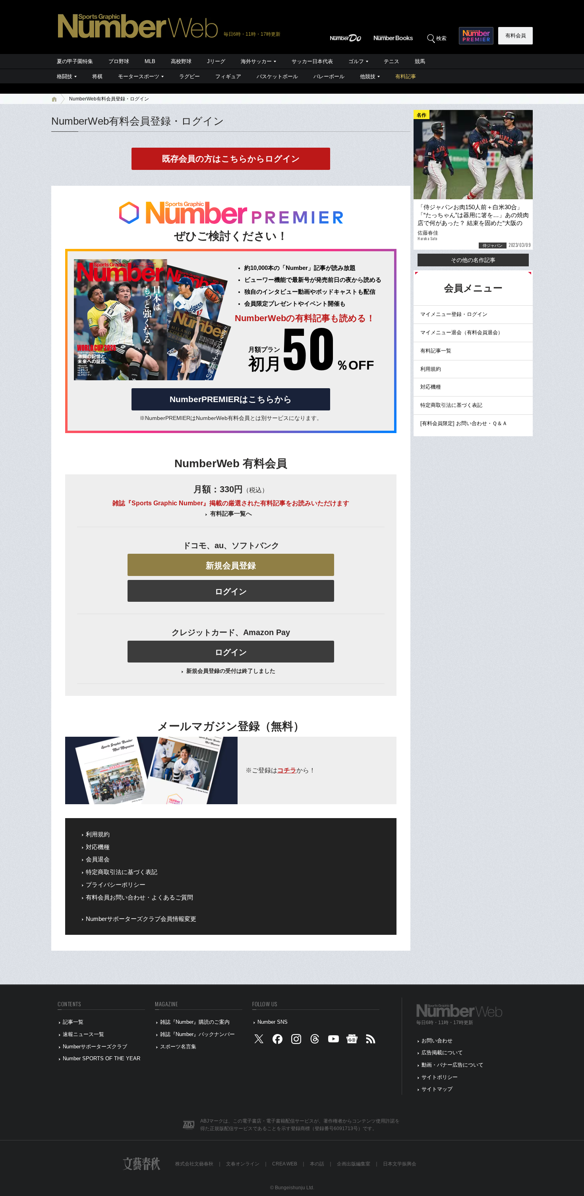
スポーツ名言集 (178, 1047)
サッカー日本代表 (312, 61)
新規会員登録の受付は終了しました (230, 671)
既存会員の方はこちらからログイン (231, 158)
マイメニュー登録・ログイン (453, 314)
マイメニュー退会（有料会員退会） (461, 332)
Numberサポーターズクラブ (95, 1047)
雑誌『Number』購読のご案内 (195, 1022)
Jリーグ (216, 61)
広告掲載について (442, 1052)
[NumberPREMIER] (476, 35)
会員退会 (98, 859)
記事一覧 (73, 1022)
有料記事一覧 (435, 351)
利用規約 (98, 834)
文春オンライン (242, 1164)
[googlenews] (352, 1041)
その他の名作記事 (473, 260)
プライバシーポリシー (115, 885)
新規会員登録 (231, 565)
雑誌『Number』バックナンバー (197, 1034)
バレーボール (328, 76)
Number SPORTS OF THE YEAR (101, 1058)
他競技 (367, 76)
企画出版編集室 (353, 1164)
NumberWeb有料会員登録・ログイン (109, 99)
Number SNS (272, 1022)
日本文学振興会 (399, 1164)
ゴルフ (356, 61)
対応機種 (98, 847)
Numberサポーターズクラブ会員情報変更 (141, 919)
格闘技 (64, 76)
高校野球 (181, 61)
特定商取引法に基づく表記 (121, 872)
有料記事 (405, 76)
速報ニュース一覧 (83, 1034)
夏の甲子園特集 (75, 61)
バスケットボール (277, 76)
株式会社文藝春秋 (194, 1164)
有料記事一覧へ (231, 513)
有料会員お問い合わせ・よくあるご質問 (139, 897)
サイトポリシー (440, 1077)
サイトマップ (437, 1089)
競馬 (420, 61)
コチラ (286, 770)
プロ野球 (118, 61)
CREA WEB (284, 1164)
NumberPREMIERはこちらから (231, 399)
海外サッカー (256, 61)
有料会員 (515, 36)
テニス (391, 61)
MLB (150, 61)
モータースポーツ (138, 76)
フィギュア (228, 76)
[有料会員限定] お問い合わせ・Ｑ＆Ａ (463, 423)
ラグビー (189, 76)
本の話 (317, 1164)
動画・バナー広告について (452, 1065)
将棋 (97, 76)
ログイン (231, 591)
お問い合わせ (437, 1041)
